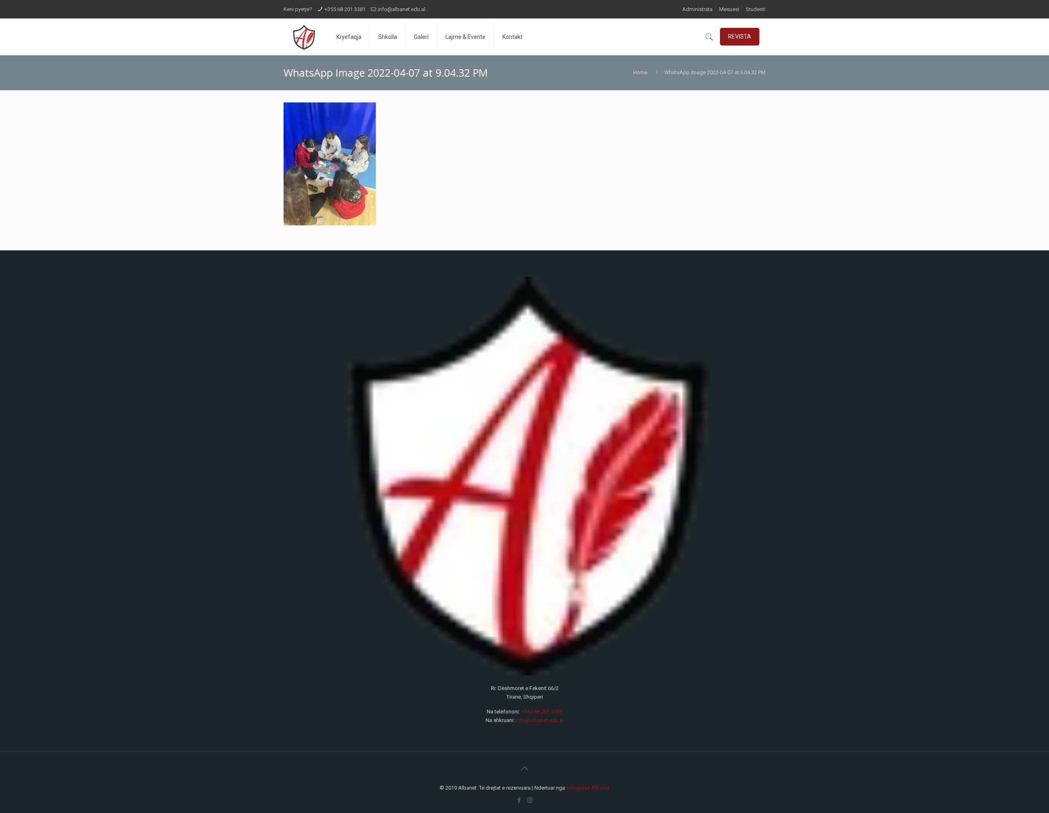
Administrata (697, 9)
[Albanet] (304, 36)
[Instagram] (530, 800)
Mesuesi (729, 9)
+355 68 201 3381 (345, 9)
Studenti (755, 9)
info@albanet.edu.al (401, 9)
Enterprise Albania (587, 788)
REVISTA (739, 36)
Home (640, 72)
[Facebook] (519, 800)
